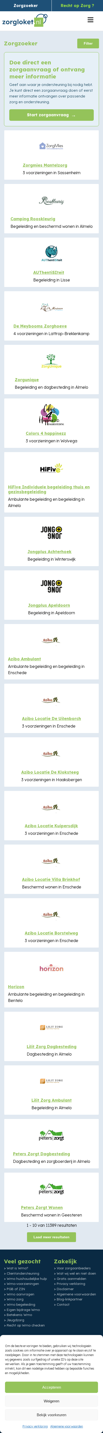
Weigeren (51, 1401)
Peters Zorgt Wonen (42, 1207)
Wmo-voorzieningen (23, 1284)
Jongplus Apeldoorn (49, 605)
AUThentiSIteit (48, 272)
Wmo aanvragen (20, 1294)
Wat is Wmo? (17, 1268)
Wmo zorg (15, 1299)
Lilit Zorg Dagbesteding (51, 1046)
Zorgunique (27, 379)
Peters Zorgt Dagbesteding (41, 1153)
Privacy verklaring (35, 1426)
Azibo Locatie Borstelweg (51, 933)
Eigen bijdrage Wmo (23, 1310)
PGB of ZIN (16, 1289)
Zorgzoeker (26, 5)
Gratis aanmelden (71, 1279)
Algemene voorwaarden (66, 1426)
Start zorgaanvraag (51, 115)
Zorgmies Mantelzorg (45, 165)
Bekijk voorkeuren (51, 1415)
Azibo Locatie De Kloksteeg (50, 772)
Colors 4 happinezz (46, 433)
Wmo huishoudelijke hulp (27, 1279)
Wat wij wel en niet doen (76, 1273)
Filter (88, 43)
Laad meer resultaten (52, 1237)
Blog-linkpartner (69, 1299)
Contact (63, 1304)
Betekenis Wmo (19, 1315)
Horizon (16, 986)
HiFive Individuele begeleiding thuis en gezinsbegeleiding (49, 489)
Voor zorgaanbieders (74, 1268)
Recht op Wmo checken (26, 1325)
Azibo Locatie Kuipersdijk (51, 825)
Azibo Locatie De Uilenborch (51, 718)
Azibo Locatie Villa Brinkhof (51, 879)
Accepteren (51, 1387)
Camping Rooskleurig (32, 218)
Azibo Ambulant (24, 658)
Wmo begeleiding (21, 1304)
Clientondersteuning (23, 1273)
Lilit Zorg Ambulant (52, 1100)
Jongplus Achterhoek (50, 551)
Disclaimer (65, 1289)
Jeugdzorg (15, 1320)
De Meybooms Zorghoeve (40, 326)
